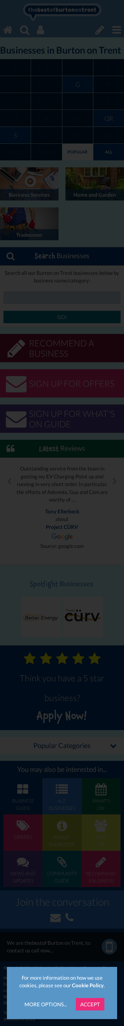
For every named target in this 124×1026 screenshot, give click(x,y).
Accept (90, 1004)
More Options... (45, 1004)
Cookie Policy (88, 985)
